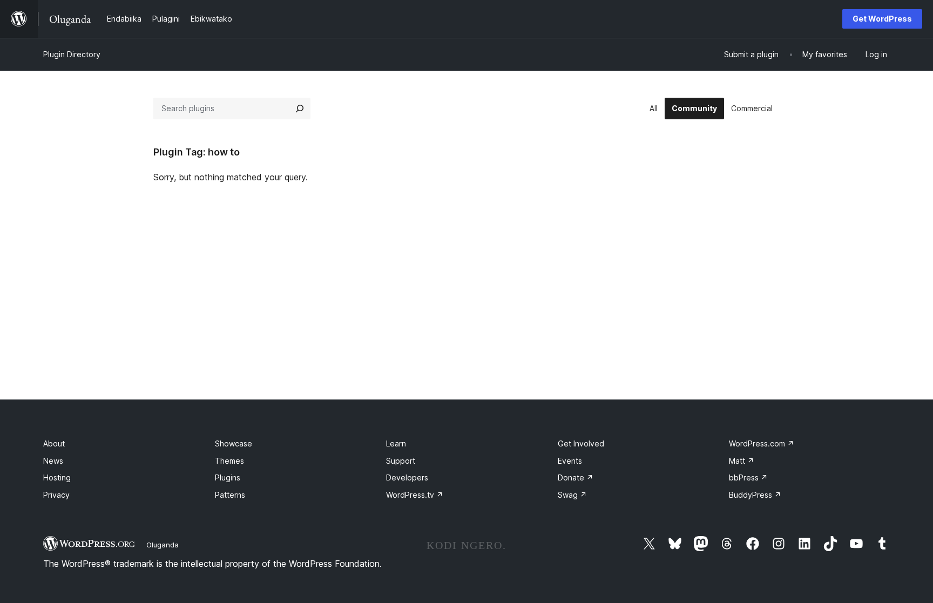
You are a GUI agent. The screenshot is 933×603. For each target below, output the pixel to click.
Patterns (230, 494)
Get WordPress (882, 18)
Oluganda (162, 544)
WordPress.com (761, 443)
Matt (741, 460)
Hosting (57, 477)
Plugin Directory (71, 54)
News (53, 460)
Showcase (233, 443)
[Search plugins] (299, 108)
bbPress (748, 477)
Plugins (227, 477)
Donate (575, 477)
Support (400, 460)
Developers (407, 477)
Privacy (56, 494)
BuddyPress (755, 494)
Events (570, 460)
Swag (572, 494)
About (54, 443)
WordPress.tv (414, 494)
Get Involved (581, 443)
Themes (229, 460)
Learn (396, 443)
